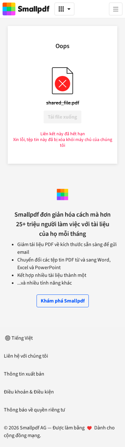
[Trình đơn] (115, 9)
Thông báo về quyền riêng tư (34, 409)
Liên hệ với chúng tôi (26, 356)
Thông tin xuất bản (24, 373)
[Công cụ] (64, 9)
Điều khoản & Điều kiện (29, 391)
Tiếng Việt (22, 338)
